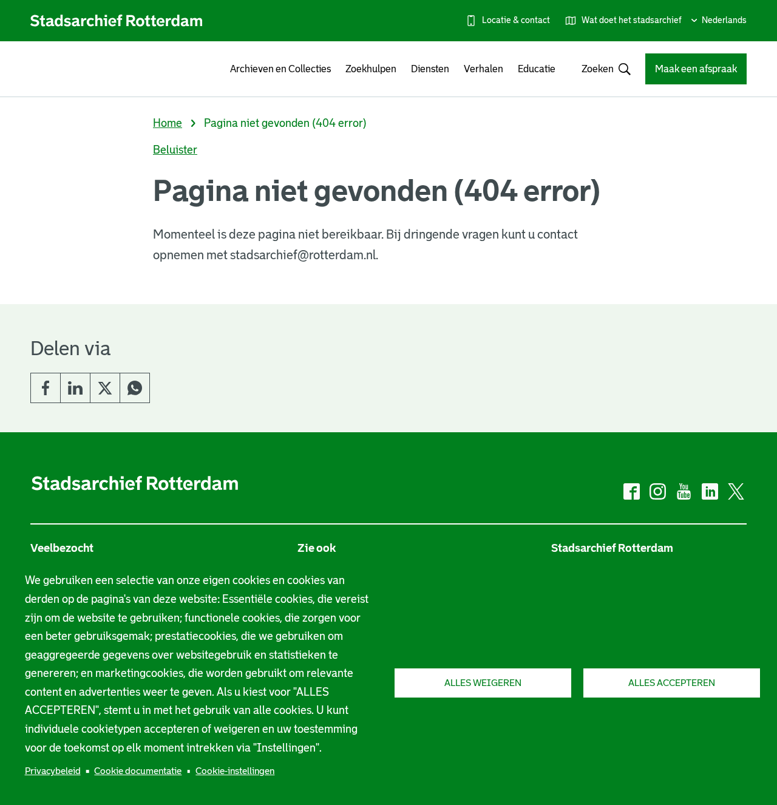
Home (167, 123)
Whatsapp (134, 387)
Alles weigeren (482, 683)
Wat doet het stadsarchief (632, 20)
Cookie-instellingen (234, 771)
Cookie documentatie (138, 771)
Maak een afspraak (696, 69)
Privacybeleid (53, 771)
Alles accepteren (671, 683)
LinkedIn (75, 387)
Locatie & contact (516, 20)
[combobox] (600, 69)
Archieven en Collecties (280, 69)
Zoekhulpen (370, 69)
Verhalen (483, 69)
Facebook (45, 387)
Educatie (536, 69)
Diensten (430, 69)
